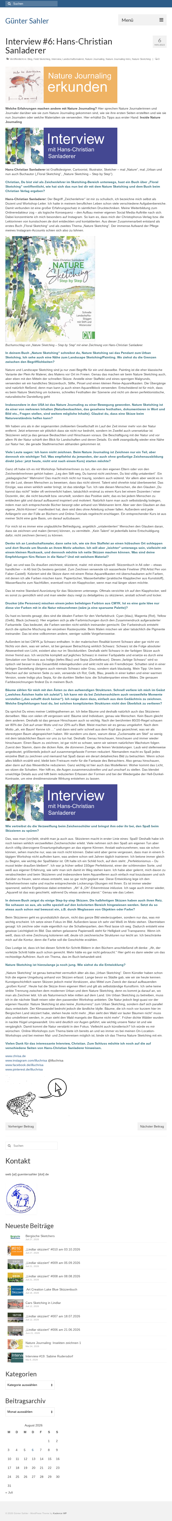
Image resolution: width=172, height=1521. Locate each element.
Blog (30, 59)
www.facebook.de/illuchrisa (24, 1065)
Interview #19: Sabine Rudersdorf (50, 1356)
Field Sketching (42, 59)
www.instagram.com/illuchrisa (26, 1060)
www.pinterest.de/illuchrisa (24, 1069)
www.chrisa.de (15, 1056)
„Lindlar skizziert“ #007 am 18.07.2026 (53, 1316)
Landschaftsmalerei (73, 59)
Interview (56, 59)
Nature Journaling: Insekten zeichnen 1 (53, 1343)
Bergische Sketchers (40, 1236)
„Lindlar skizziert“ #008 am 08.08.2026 (53, 1276)
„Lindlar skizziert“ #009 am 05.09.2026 (53, 1263)
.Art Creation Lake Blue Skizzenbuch (51, 1289)
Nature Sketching (141, 59)
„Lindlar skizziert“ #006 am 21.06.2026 (53, 1329)
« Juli (9, 1492)
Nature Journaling (94, 59)
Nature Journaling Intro (118, 59)
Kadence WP (60, 1513)
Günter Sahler (27, 20)
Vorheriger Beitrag (21, 1126)
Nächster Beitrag (152, 1126)
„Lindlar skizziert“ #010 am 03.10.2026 (53, 1249)
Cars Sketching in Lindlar (43, 1303)
